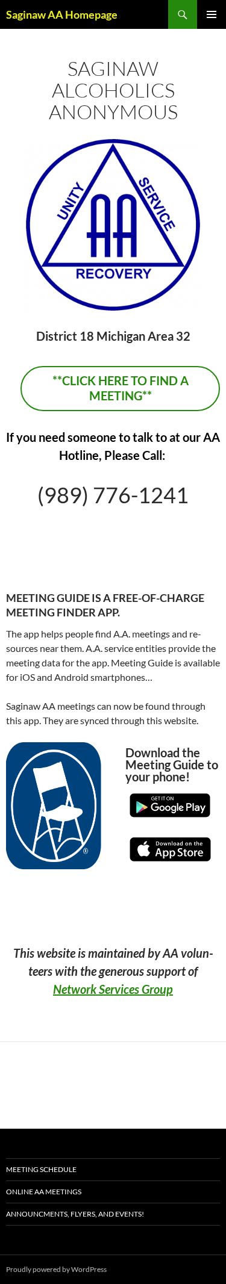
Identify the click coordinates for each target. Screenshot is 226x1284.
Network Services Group (113, 989)
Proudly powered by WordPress (56, 1269)
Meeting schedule (41, 1169)
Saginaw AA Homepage (62, 14)
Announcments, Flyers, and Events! (75, 1213)
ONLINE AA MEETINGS (43, 1191)
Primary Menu (211, 14)
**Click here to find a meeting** (120, 388)
